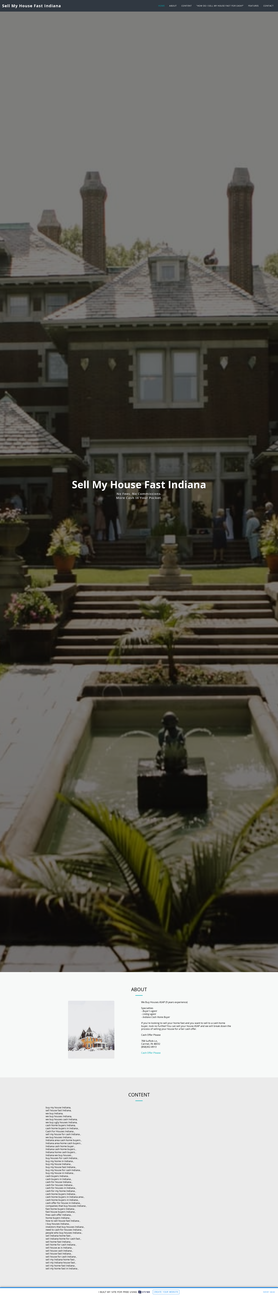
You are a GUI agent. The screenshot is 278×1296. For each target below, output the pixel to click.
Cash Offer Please (151, 1052)
